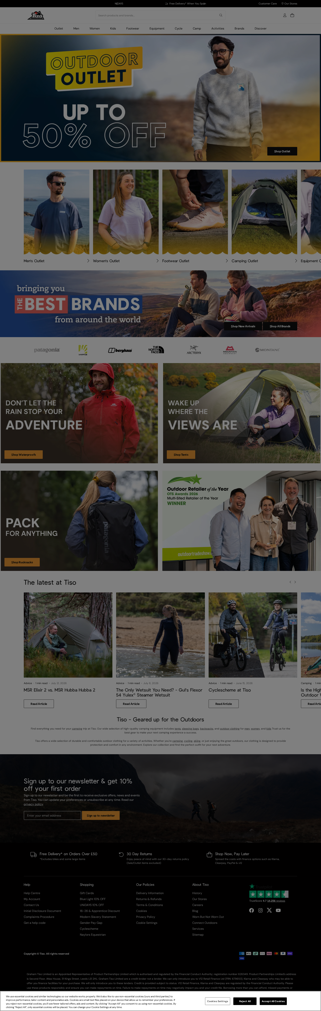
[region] (160, 1001)
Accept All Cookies (273, 1001)
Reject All (245, 1001)
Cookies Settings (217, 1001)
